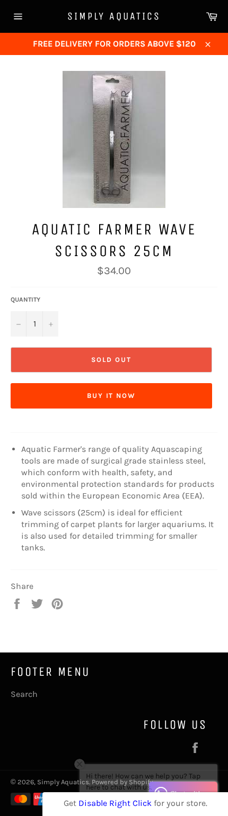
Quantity (25, 299)
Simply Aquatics (114, 16)
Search (24, 694)
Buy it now (111, 396)
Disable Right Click (115, 803)
